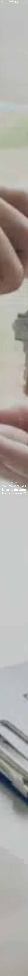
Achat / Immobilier (14, 482)
